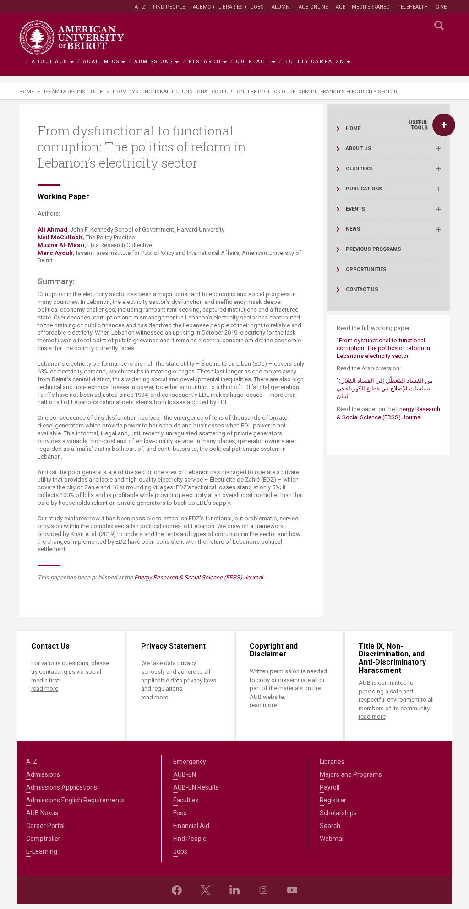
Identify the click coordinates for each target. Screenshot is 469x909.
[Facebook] (177, 890)
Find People (169, 7)
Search (330, 825)
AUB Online (313, 7)
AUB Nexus (42, 813)
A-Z (31, 761)
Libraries (230, 7)
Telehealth (413, 7)
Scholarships (338, 813)
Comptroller (43, 838)
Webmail (332, 838)
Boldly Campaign (314, 61)
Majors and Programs (351, 774)
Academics (101, 61)
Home (26, 92)
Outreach (253, 61)
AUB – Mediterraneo (363, 7)
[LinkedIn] (234, 890)
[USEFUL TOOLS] (443, 125)
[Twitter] (205, 890)
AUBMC (202, 7)
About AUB (50, 61)
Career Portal (45, 825)
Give (441, 7)
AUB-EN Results (196, 787)
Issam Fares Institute (73, 92)
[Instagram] (263, 890)
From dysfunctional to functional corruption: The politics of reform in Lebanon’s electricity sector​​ (383, 348)
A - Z (140, 7)
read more (44, 688)
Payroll (329, 787)
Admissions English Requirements (75, 800)
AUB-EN (184, 774)
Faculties (186, 800)
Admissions (153, 61)
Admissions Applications (61, 787)
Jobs (257, 7)
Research (205, 61)
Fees (180, 813)
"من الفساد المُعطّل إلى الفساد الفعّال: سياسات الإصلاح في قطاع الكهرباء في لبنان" (385, 388)
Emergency (189, 761)
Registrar (333, 800)
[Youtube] (292, 890)
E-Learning (41, 851)
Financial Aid (191, 825)
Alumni (281, 7)
